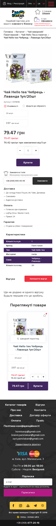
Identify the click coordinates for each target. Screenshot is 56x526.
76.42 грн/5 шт (18, 378)
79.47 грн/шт (11, 138)
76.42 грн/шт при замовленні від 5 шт (25, 142)
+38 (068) (28, 522)
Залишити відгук (38, 278)
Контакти (40, 410)
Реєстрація (19, 3)
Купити (28, 162)
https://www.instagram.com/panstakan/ (20, 505)
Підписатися (28, 492)
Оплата (16, 420)
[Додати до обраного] (44, 315)
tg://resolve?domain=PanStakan (35, 505)
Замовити (42, 181)
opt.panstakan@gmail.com (28, 438)
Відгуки (40, 404)
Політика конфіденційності (21, 426)
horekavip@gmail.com (28, 431)
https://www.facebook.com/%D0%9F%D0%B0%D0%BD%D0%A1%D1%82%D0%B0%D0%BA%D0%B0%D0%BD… (13, 505)
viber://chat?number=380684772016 (42, 505)
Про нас (16, 410)
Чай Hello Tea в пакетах (34, 34)
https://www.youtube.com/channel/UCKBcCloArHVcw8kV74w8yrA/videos (28, 505)
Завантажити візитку (28, 444)
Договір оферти (40, 415)
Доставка (16, 415)
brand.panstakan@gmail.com (28, 435)
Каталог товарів (15, 404)
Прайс (40, 420)
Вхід (9, 3)
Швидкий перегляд (29, 338)
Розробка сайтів (33, 517)
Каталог (20, 31)
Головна (8, 31)
